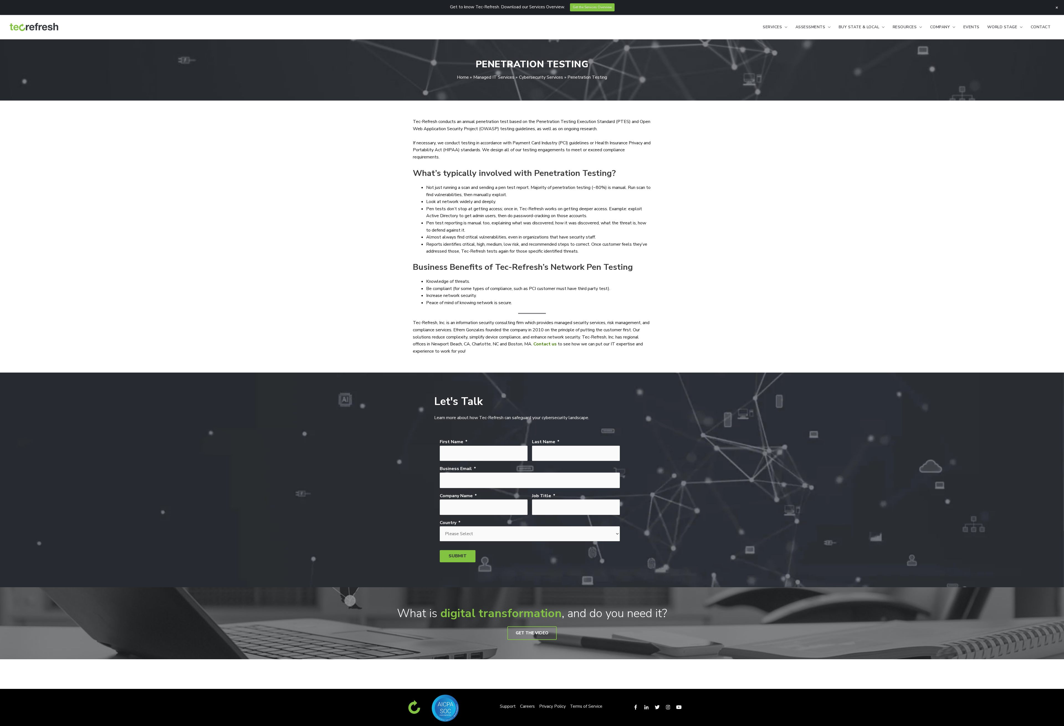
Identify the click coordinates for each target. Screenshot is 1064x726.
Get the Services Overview (592, 7)
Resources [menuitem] (905, 27)
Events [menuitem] (971, 27)
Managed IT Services (493, 77)
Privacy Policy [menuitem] (552, 706)
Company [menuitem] (940, 27)
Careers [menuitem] (527, 706)
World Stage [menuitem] (1002, 27)
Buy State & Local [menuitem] (859, 27)
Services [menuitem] (772, 27)
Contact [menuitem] (1041, 27)
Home (463, 77)
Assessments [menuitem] (810, 27)
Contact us (545, 344)
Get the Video (532, 633)
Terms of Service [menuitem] (586, 706)
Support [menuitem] (508, 706)
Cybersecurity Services (541, 77)
